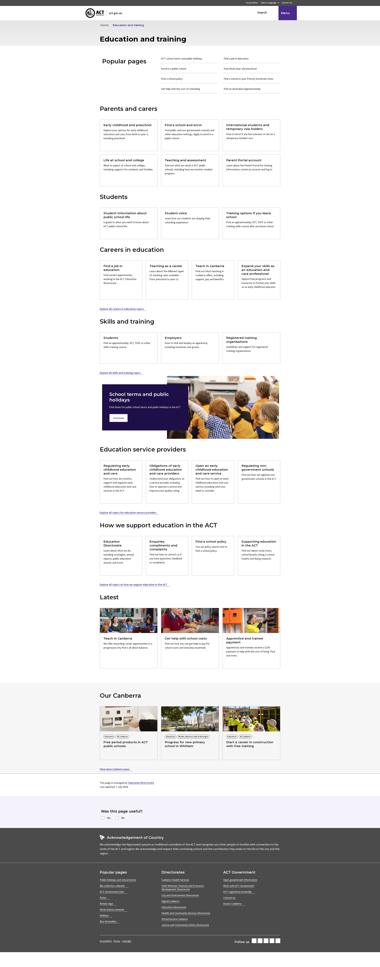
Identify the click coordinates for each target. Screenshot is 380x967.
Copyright (126, 941)
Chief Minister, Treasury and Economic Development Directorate (183, 887)
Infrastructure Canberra (175, 919)
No (123, 818)
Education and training (128, 25)
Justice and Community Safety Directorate (185, 925)
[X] (266, 940)
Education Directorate (141, 782)
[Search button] (273, 12)
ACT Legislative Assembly (237, 891)
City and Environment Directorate (180, 895)
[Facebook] (254, 940)
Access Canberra (232, 903)
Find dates (118, 418)
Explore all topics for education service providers (128, 512)
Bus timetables (108, 921)
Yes (109, 818)
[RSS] (278, 940)
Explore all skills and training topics (120, 373)
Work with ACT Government (238, 885)
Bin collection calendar (112, 885)
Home (104, 25)
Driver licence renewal (112, 909)
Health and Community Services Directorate (186, 913)
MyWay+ (104, 915)
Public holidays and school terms (118, 880)
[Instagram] (260, 940)
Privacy (116, 941)
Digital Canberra (170, 901)
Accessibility (252, 3)
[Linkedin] (272, 940)
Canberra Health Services (175, 880)
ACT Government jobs (112, 891)
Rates (103, 897)
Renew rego (106, 903)
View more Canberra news (115, 769)
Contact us (287, 3)
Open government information (240, 880)
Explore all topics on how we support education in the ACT (134, 584)
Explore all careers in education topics (122, 309)
